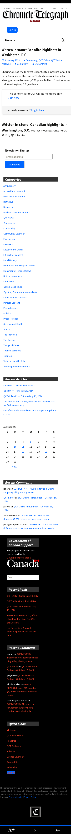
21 (46, 451)
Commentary (10, 223)
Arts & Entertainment (14, 191)
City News (8, 217)
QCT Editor (8, 497)
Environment (9, 239)
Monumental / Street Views (17, 270)
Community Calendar (14, 233)
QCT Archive (41, 63)
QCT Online (44, 60)
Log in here (37, 110)
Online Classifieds (12, 286)
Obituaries (8, 281)
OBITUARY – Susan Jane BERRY (19, 385)
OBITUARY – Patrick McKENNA (18, 390)
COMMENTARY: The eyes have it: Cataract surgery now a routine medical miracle (22, 708)
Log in (12, 30)
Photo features (11, 308)
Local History (10, 260)
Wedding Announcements (16, 366)
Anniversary (9, 185)
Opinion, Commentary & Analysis (20, 292)
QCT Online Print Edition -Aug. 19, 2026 (22, 396)
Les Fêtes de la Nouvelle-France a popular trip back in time (21, 631)
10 (15, 446)
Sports (7, 329)
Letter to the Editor (13, 249)
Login (10, 772)
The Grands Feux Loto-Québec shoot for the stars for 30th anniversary (22, 619)
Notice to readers (12, 276)
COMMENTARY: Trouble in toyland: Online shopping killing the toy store (23, 657)
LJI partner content (13, 254)
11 (23, 446)
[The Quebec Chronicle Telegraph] (35, 14)
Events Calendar (15, 756)
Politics (7, 313)
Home (12, 730)
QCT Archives (14, 746)
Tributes (7, 355)
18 (23, 451)
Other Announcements (15, 297)
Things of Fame (11, 345)
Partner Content (11, 302)
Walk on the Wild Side (14, 361)
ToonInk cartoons (12, 350)
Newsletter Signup (17, 150)
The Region (9, 339)
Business (8, 207)
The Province (10, 334)
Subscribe (12, 767)
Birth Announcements (14, 196)
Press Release (10, 318)
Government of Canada (19, 557)
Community (31, 60)
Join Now (13, 97)
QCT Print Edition (15, 735)
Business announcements (16, 212)
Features (8, 244)
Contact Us (12, 762)
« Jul (14, 466)
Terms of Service (16, 797)
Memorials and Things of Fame (19, 265)
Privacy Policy (30, 797)
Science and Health (13, 324)
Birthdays (8, 201)
